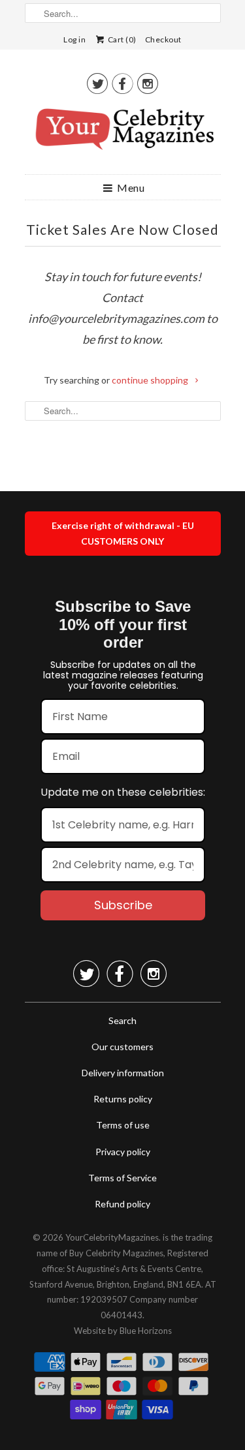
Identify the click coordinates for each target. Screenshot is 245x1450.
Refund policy (122, 1203)
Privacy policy (122, 1151)
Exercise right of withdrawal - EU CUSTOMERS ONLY (123, 533)
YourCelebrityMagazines (112, 1237)
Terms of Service (122, 1177)
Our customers (122, 1046)
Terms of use (123, 1124)
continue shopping (151, 379)
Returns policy (122, 1098)
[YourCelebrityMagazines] (123, 133)
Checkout (163, 39)
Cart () (121, 39)
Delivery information (123, 1072)
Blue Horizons (146, 1330)
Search (122, 1020)
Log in (74, 39)
